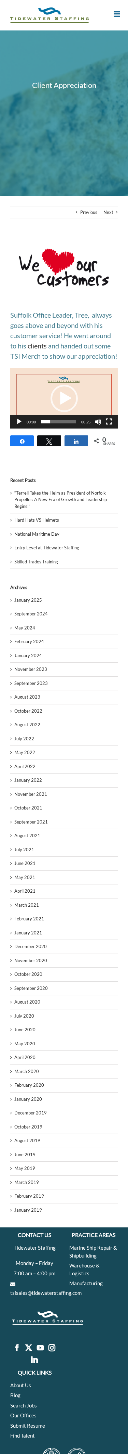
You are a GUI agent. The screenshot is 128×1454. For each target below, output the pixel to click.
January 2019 (28, 1210)
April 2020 (24, 1057)
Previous (88, 212)
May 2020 (24, 1043)
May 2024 (24, 627)
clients (37, 346)
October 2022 (28, 711)
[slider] (58, 421)
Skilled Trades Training (36, 561)
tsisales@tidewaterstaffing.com (46, 1293)
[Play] (19, 421)
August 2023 (27, 697)
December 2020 (30, 946)
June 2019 (24, 1154)
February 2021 (29, 918)
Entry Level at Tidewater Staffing (46, 547)
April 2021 (24, 891)
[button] (64, 398)
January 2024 (28, 655)
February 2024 (29, 641)
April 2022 (24, 766)
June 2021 (24, 863)
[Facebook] (17, 1348)
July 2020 (24, 1016)
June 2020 (24, 1029)
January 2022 (28, 780)
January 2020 (28, 1099)
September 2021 (31, 822)
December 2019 (30, 1112)
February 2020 (29, 1085)
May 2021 (24, 877)
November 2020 (30, 960)
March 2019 (26, 1182)
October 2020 (28, 974)
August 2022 (27, 724)
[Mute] (98, 421)
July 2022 (24, 738)
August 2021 (27, 835)
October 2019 (28, 1127)
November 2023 (30, 669)
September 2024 (31, 613)
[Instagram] (51, 1348)
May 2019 (24, 1168)
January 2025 (28, 600)
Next (108, 212)
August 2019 (27, 1140)
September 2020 (31, 988)
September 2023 (31, 683)
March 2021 (26, 905)
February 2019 (29, 1196)
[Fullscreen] (108, 421)
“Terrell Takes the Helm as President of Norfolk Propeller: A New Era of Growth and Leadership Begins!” (60, 499)
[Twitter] (28, 1348)
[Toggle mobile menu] (117, 14)
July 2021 (24, 849)
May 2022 (24, 752)
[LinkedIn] (34, 1360)
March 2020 (26, 1071)
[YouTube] (40, 1348)
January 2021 (28, 932)
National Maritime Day (36, 534)
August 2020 (27, 1002)
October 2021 (28, 808)
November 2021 (30, 794)
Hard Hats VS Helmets (36, 520)
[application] (64, 398)
